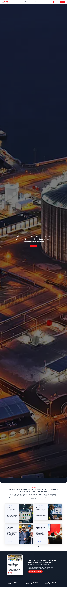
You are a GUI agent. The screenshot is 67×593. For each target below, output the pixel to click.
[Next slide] (65, 565)
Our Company (17, 1)
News (32, 1)
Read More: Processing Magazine (35, 571)
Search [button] (46, 1)
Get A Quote (33, 245)
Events (35, 1)
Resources (38, 1)
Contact (42, 1)
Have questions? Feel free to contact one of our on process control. (33, 546)
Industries (29, 1)
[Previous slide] (2, 565)
